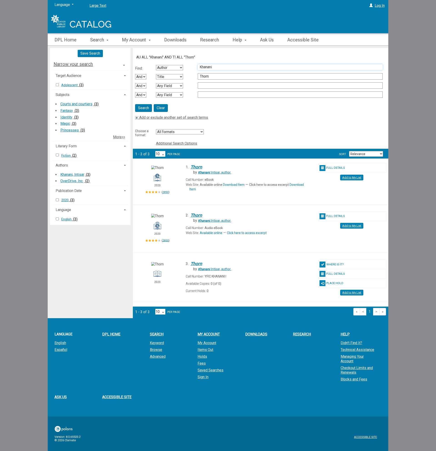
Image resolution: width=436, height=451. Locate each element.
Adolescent (69, 85)
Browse (156, 350)
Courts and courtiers (76, 104)
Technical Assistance (357, 350)
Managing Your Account (352, 358)
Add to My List (351, 177)
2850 (165, 192)
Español (60, 350)
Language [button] (63, 210)
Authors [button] (62, 165)
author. (214, 172)
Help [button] (238, 40)
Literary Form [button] (66, 146)
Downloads (175, 40)
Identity (66, 117)
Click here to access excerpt (247, 233)
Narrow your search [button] (73, 64)
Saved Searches (210, 370)
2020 (65, 200)
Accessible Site (303, 40)
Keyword (157, 343)
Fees (202, 363)
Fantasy (66, 110)
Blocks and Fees (354, 379)
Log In (380, 5)
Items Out (205, 350)
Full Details (335, 167)
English (66, 219)
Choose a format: (142, 133)
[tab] (90, 64)
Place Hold (334, 283)
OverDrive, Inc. (71, 181)
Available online (211, 233)
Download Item (234, 184)
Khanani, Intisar (72, 174)
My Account (207, 343)
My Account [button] (134, 40)
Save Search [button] (90, 53)
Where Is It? (335, 264)
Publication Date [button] (69, 191)
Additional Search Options (176, 143)
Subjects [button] (62, 95)
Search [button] (97, 40)
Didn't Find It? (351, 343)
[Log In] (371, 5)
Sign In (203, 377)
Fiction (66, 155)
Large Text (97, 5)
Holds (202, 356)
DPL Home (65, 40)
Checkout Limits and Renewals (357, 370)
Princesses (69, 130)
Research (209, 40)
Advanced (158, 356)
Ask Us (267, 40)
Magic (65, 123)
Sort (342, 154)
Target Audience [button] (68, 75)
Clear (161, 108)
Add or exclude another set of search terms (173, 117)
